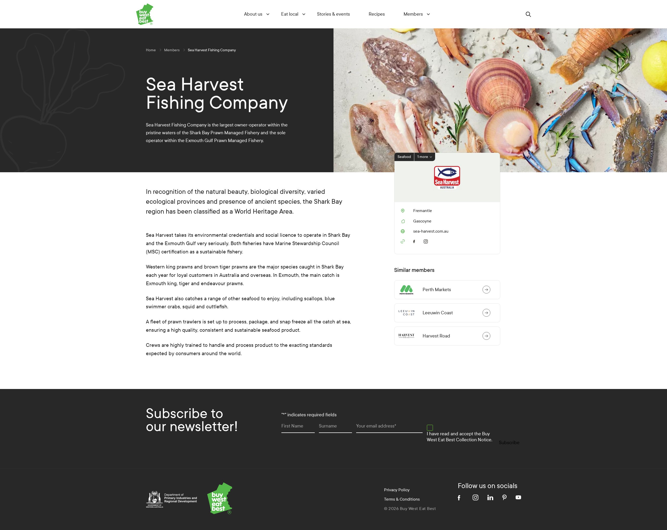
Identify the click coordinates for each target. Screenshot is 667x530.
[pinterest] (504, 497)
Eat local (289, 14)
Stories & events (333, 14)
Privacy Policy (397, 489)
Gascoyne (422, 221)
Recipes (377, 14)
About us (253, 14)
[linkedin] (490, 497)
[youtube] (518, 497)
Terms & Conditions (402, 499)
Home (151, 50)
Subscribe (509, 442)
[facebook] (415, 240)
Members (413, 14)
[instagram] (427, 241)
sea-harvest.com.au (424, 231)
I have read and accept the (459, 437)
